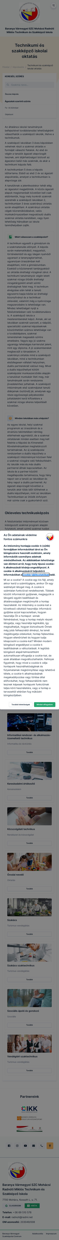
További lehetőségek (20, 704)
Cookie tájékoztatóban (36, 574)
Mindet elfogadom (45, 704)
